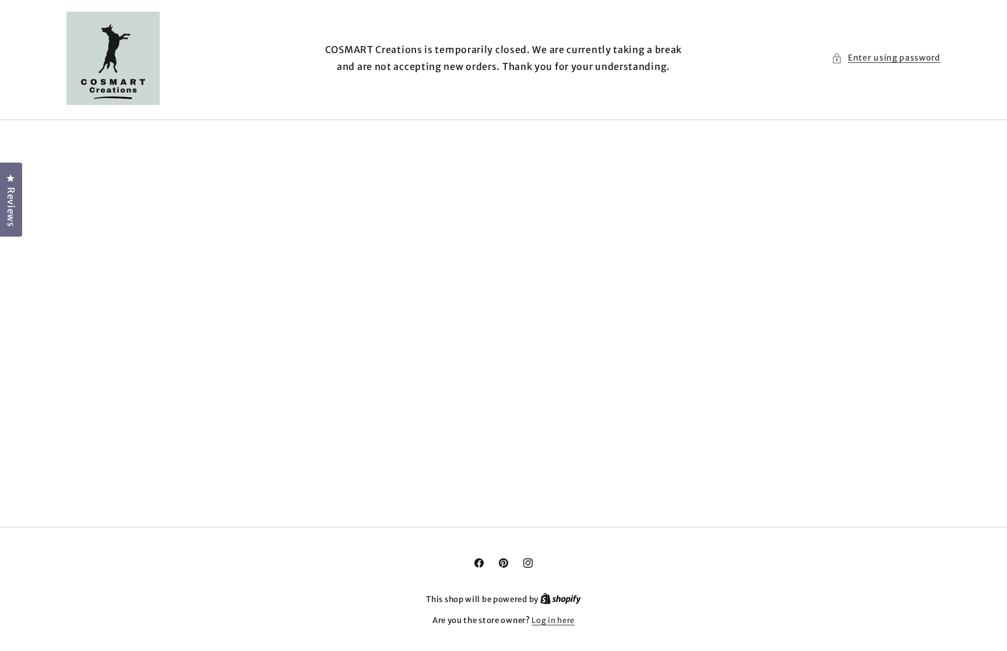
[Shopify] (560, 599)
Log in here (553, 620)
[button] (886, 58)
